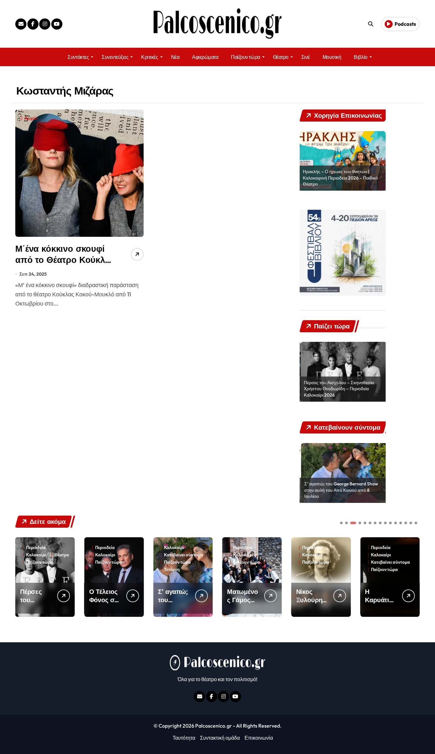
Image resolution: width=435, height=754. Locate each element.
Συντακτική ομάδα (220, 738)
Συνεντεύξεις (115, 57)
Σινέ (305, 57)
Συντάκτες (78, 57)
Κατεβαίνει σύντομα (148, 555)
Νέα (175, 57)
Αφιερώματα (205, 57)
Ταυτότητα (184, 738)
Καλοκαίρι (70, 555)
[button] (413, 576)
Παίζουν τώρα (245, 57)
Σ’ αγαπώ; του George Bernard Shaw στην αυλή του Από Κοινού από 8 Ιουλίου (340, 490)
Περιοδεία (69, 547)
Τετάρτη (136, 569)
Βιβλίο (360, 57)
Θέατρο (281, 57)
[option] (343, 161)
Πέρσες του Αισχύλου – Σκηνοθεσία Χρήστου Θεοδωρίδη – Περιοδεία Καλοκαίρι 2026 (338, 389)
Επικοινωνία (259, 738)
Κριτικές (149, 57)
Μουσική (332, 57)
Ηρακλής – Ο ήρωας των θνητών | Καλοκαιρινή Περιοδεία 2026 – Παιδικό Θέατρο (340, 178)
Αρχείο (31, 118)
